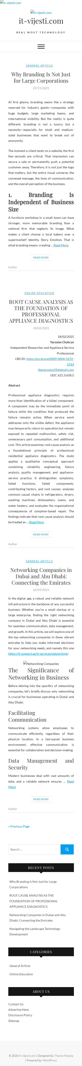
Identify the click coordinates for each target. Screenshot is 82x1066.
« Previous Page (19, 826)
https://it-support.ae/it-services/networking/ (38, 653)
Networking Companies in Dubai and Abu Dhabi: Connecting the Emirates (41, 576)
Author (12, 267)
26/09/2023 (41, 590)
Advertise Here (18, 1009)
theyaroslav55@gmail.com (56, 370)
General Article (39, 65)
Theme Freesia (64, 1055)
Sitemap (13, 1021)
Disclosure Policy (20, 1015)
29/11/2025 (41, 88)
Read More (61, 245)
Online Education (39, 293)
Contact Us (15, 1004)
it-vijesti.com (41, 21)
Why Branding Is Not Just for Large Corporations (41, 77)
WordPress (50, 1060)
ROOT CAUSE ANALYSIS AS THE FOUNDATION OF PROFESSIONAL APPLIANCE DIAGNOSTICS (41, 311)
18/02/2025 (41, 328)
